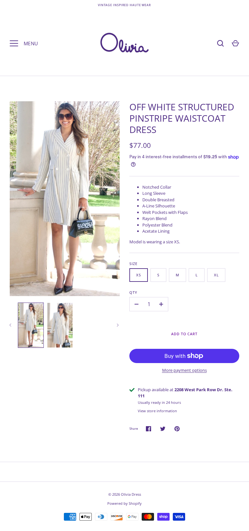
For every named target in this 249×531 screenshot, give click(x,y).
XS (138, 274)
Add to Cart (184, 333)
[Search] (220, 43)
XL (216, 274)
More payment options (184, 370)
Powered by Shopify (124, 503)
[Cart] (235, 43)
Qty (133, 292)
